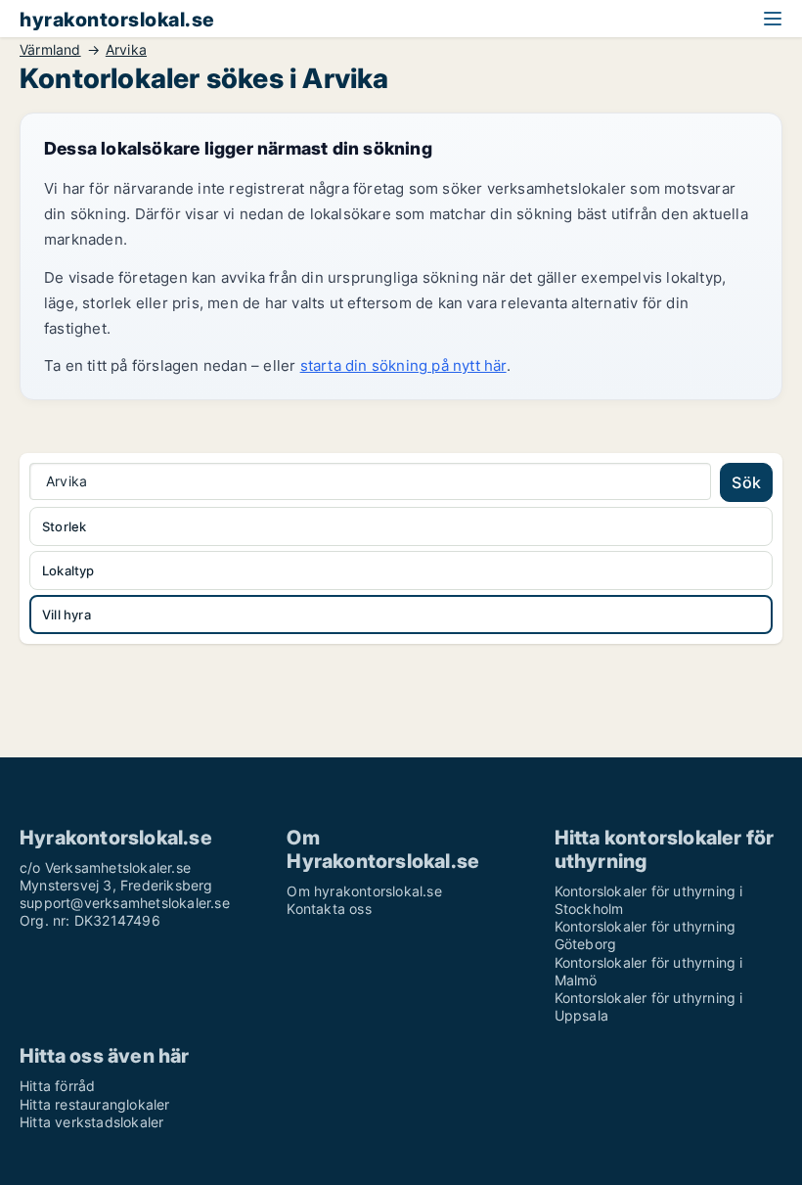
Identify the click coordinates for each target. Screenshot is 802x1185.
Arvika (126, 50)
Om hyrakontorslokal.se (364, 891)
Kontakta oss (329, 908)
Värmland (50, 50)
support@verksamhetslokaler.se (125, 902)
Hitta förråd (57, 1085)
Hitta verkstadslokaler (91, 1122)
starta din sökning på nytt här (403, 365)
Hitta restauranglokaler (95, 1104)
